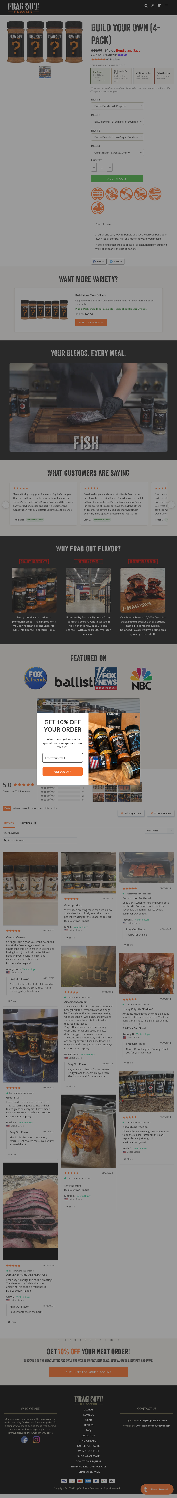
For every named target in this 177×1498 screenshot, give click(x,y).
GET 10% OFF (62, 771)
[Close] (136, 717)
